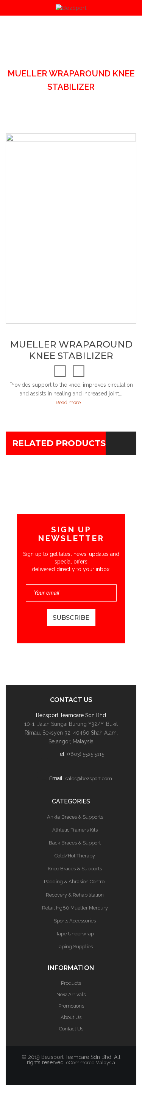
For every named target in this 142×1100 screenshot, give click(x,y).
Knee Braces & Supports (64, 60)
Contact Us (71, 1029)
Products (71, 983)
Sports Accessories (75, 921)
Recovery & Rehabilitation (75, 895)
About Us (71, 1017)
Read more (68, 402)
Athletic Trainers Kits (75, 830)
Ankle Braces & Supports (75, 817)
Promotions (71, 1006)
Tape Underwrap (75, 934)
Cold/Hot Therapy (75, 856)
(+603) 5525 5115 (85, 754)
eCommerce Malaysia (90, 1062)
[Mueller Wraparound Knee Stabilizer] (18, 298)
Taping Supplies (75, 946)
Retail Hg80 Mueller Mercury (75, 908)
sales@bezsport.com (88, 778)
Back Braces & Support (75, 843)
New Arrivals (71, 994)
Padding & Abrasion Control (75, 881)
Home (64, 47)
